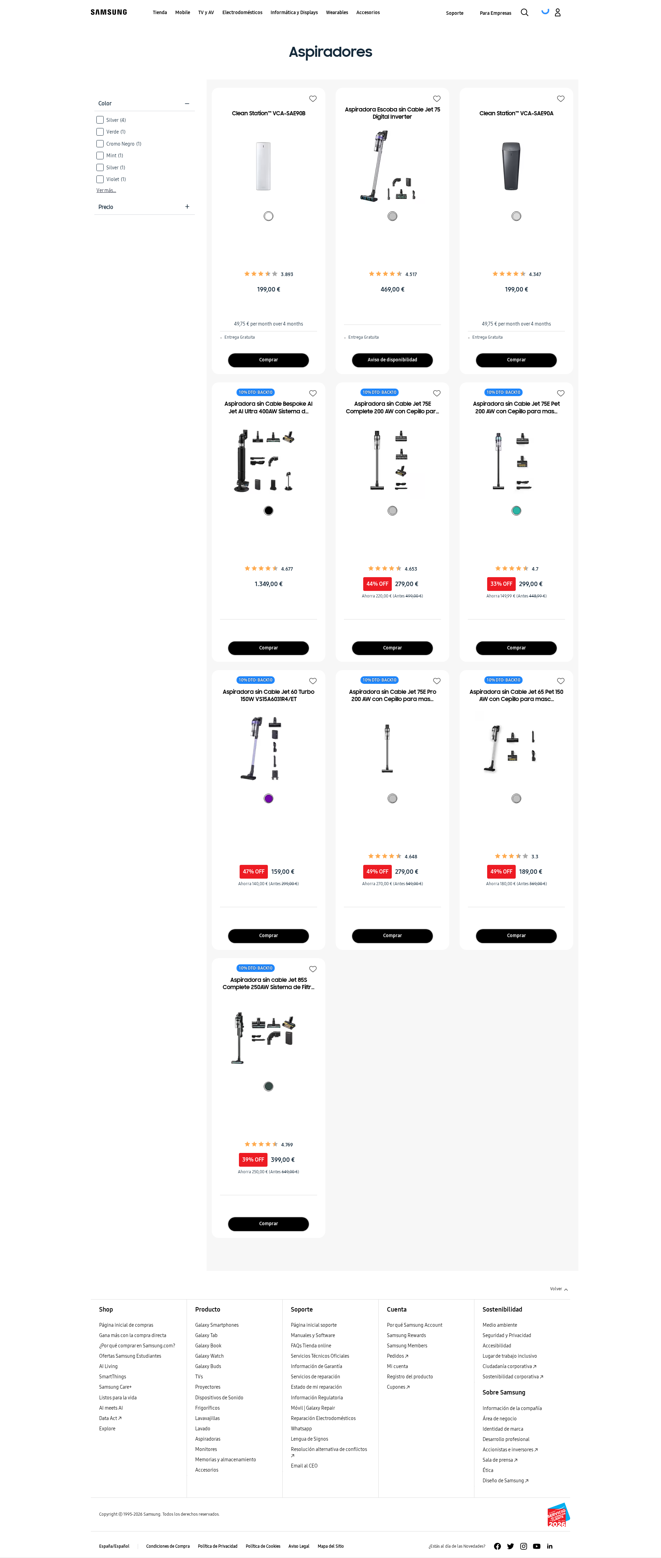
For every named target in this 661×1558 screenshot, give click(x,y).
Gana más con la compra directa (132, 1335)
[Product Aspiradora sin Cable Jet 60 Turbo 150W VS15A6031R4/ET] (265, 748)
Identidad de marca (503, 1429)
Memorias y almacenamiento (225, 1460)
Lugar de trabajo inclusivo (510, 1356)
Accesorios (206, 1470)
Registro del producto (410, 1377)
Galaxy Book (208, 1346)
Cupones (396, 1387)
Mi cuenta (397, 1366)
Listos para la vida (118, 1398)
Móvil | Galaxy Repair (313, 1408)
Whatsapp (301, 1429)
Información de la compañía (512, 1408)
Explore (107, 1429)
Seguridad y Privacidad (507, 1335)
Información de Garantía (316, 1366)
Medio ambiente (500, 1325)
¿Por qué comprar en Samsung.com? (137, 1346)
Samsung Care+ (115, 1387)
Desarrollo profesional (506, 1439)
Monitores (206, 1449)
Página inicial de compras (126, 1325)
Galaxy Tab (206, 1335)
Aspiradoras (207, 1439)
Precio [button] (144, 207)
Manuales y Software (313, 1335)
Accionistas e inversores (508, 1450)
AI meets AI (111, 1408)
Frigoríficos (207, 1408)
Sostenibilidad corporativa (511, 1377)
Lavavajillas (207, 1418)
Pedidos (396, 1356)
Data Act (108, 1418)
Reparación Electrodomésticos (323, 1418)
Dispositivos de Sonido (219, 1398)
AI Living (108, 1366)
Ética (488, 1470)
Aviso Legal (298, 1546)
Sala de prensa (498, 1460)
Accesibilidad (497, 1346)
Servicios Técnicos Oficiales (320, 1356)
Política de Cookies (263, 1546)
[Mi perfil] (558, 13)
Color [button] (144, 103)
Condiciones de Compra (168, 1546)
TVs (199, 1377)
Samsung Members (407, 1346)
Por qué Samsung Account (414, 1325)
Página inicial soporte (314, 1325)
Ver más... (106, 190)
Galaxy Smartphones (217, 1325)
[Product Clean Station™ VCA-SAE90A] (513, 166)
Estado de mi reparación (316, 1387)
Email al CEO (304, 1466)
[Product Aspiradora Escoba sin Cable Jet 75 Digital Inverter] (389, 166)
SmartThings (112, 1377)
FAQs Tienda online (311, 1346)
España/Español (114, 1546)
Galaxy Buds (208, 1366)
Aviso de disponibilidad (392, 360)
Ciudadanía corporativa (508, 1366)
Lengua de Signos (309, 1439)
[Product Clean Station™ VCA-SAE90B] (265, 166)
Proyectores (207, 1387)
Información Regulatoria (317, 1398)
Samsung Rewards (406, 1335)
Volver (556, 1288)
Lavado (202, 1429)
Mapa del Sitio (331, 1546)
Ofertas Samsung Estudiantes (130, 1356)
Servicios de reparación (315, 1377)
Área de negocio (500, 1419)
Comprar (268, 360)
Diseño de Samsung (504, 1481)
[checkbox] (144, 120)
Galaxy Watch (209, 1356)
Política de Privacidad (218, 1546)
